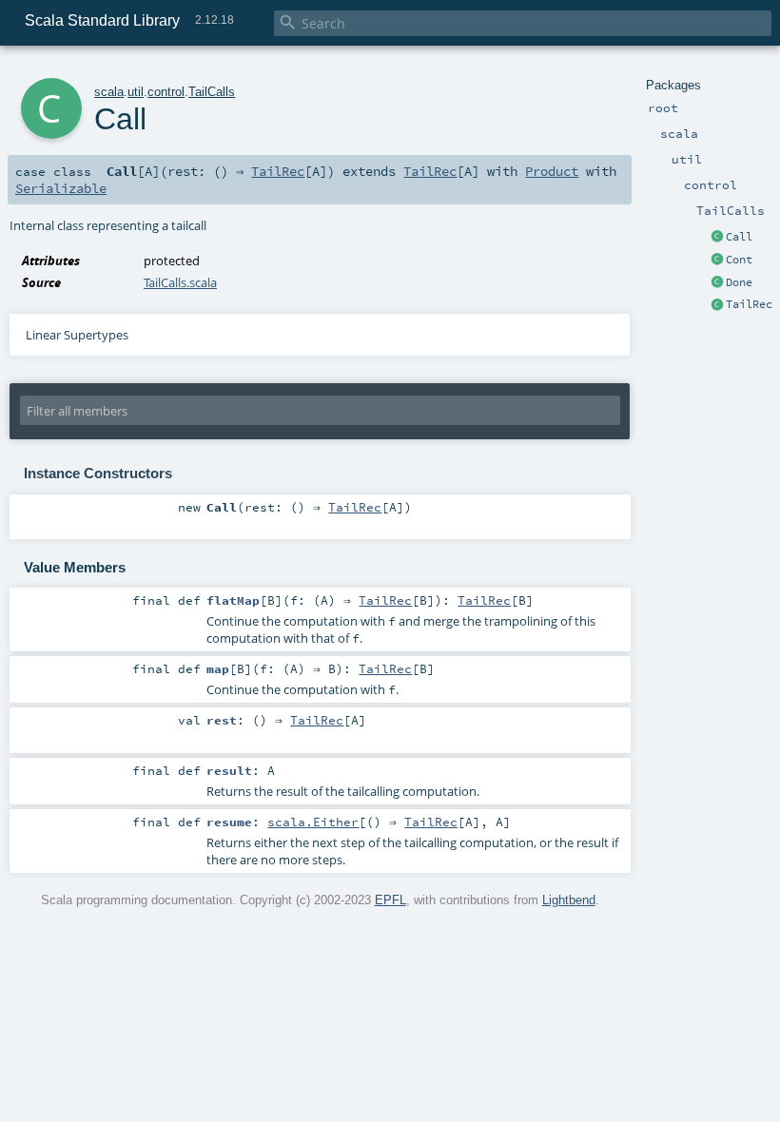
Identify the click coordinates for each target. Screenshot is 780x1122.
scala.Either (313, 821)
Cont (739, 259)
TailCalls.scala (180, 282)
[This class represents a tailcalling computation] (717, 305)
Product (551, 171)
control (166, 92)
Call (739, 236)
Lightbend (568, 900)
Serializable (61, 188)
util (135, 92)
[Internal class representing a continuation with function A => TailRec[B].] (717, 260)
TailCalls (211, 92)
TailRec (749, 304)
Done (739, 282)
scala (109, 92)
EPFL (390, 900)
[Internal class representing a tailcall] (717, 237)
